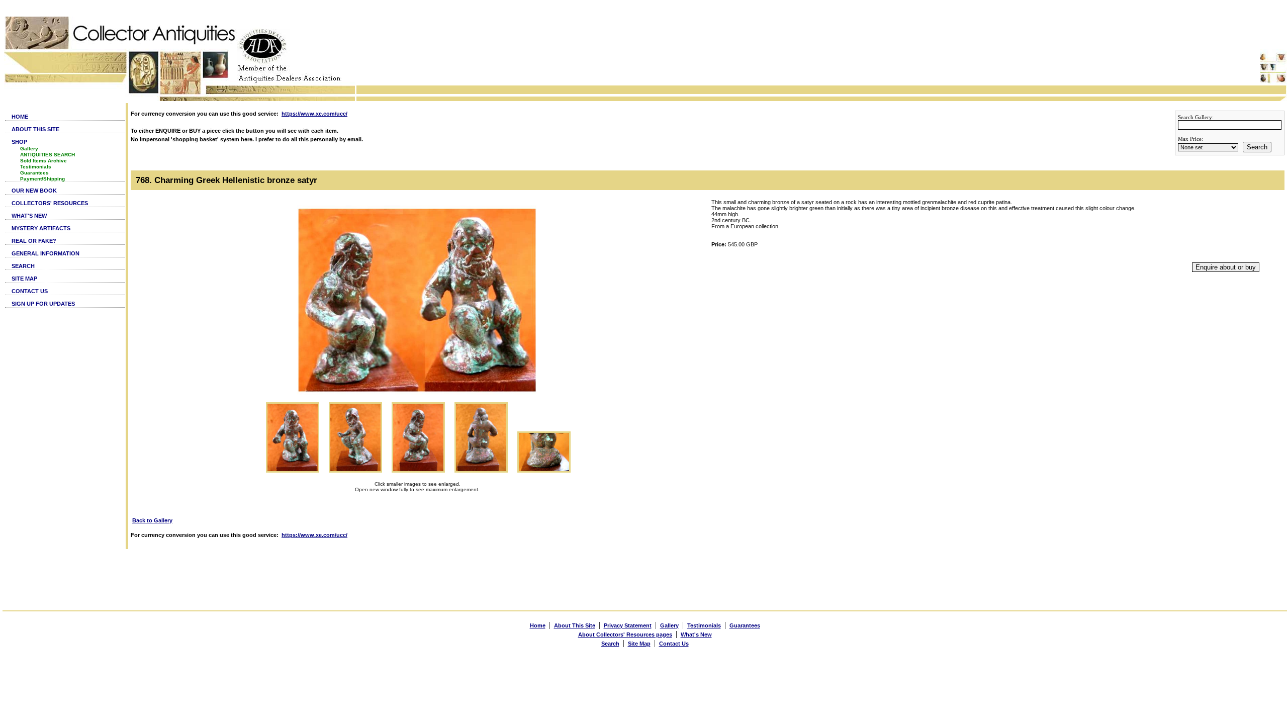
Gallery (29, 148)
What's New (696, 634)
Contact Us (674, 644)
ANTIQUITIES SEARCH (47, 154)
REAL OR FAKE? (34, 241)
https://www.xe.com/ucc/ (314, 114)
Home (537, 625)
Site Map (639, 644)
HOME (20, 117)
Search (1257, 147)
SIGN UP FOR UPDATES (43, 304)
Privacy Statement (628, 625)
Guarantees (34, 172)
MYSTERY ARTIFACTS (41, 228)
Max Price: (1190, 139)
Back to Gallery (152, 520)
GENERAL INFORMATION (45, 253)
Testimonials (35, 166)
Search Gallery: (1196, 117)
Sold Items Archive (43, 160)
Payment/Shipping (42, 179)
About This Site (574, 625)
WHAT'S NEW (29, 216)
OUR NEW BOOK (34, 191)
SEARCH (23, 266)
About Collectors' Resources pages (625, 634)
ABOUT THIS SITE (35, 129)
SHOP (19, 142)
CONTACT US (30, 291)
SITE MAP (24, 279)
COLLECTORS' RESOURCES (50, 203)
